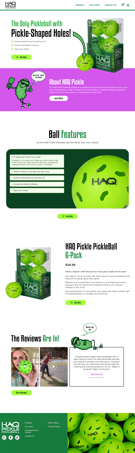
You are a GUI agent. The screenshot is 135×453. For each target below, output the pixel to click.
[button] (37, 157)
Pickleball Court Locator (31, 431)
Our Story (94, 5)
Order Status (53, 423)
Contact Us (110, 5)
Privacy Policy (54, 427)
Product (80, 5)
